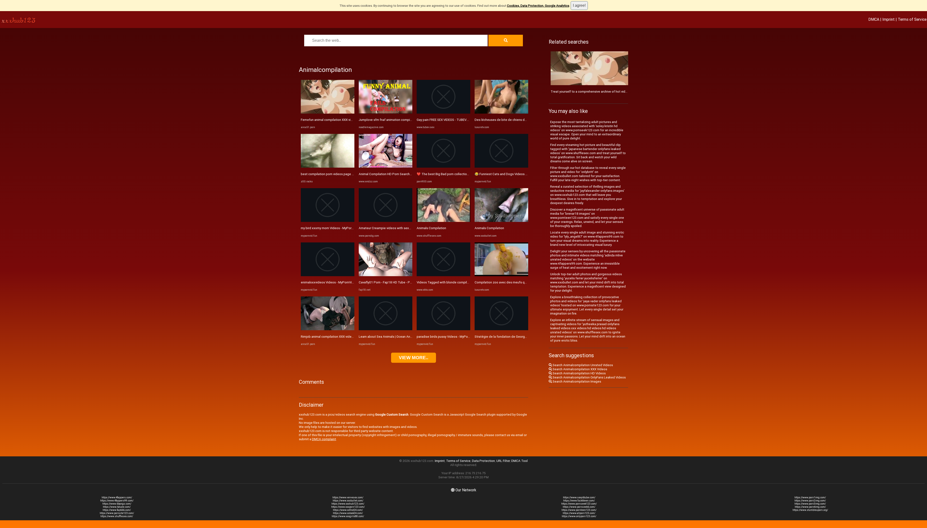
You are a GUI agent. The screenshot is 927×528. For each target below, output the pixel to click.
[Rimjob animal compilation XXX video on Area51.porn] (327, 329)
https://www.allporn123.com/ (579, 513)
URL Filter (503, 461)
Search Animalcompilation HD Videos (579, 373)
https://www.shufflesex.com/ (116, 516)
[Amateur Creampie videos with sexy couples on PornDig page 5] (385, 221)
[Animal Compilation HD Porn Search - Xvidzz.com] (385, 167)
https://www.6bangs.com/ (116, 503)
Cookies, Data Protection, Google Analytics (538, 6)
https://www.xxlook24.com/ (348, 513)
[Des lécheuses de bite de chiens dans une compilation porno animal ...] (501, 112)
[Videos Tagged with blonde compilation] (443, 275)
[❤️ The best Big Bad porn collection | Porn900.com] (443, 167)
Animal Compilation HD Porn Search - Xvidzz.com (393, 174)
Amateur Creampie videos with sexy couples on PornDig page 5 (404, 228)
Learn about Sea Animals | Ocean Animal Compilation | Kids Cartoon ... (408, 337)
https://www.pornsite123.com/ (117, 513)
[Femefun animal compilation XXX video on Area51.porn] (327, 112)
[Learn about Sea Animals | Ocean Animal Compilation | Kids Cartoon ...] (385, 329)
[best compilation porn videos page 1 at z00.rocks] (327, 167)
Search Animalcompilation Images (576, 381)
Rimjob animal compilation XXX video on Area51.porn (338, 337)
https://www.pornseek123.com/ (579, 503)
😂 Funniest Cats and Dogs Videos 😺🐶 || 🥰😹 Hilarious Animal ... (523, 174)
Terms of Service (912, 19)
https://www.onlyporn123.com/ (579, 516)
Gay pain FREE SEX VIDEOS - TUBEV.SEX (444, 120)
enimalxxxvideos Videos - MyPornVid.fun (330, 282)
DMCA (873, 19)
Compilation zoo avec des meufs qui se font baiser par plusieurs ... (522, 282)
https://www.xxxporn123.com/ (348, 506)
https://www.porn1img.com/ (810, 497)
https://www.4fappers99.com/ (116, 500)
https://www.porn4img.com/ (810, 506)
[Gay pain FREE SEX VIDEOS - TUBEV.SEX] (443, 112)
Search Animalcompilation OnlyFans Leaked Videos (589, 377)
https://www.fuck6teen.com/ (579, 500)
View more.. (413, 357)
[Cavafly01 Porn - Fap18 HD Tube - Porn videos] (385, 275)
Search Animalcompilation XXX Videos (579, 369)
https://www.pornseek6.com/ (579, 506)
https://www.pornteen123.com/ (579, 510)
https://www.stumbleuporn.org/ (810, 510)
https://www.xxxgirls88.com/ (348, 516)
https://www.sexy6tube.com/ (579, 497)
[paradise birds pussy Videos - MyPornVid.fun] (443, 329)
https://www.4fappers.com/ (117, 497)
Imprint (888, 19)
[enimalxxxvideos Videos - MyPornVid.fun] (327, 275)
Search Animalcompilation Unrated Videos (582, 365)
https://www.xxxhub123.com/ (347, 503)
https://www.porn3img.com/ (810, 503)
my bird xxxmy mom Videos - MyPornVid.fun (332, 228)
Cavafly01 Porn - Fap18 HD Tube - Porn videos (392, 282)
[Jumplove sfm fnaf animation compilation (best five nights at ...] (385, 112)
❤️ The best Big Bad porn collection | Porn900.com (453, 174)
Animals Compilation (431, 228)
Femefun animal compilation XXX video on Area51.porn (340, 120)
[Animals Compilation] (443, 221)
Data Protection (483, 461)
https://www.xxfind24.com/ (348, 510)
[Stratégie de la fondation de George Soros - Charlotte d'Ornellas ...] (501, 329)
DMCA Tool (519, 461)
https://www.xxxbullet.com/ (348, 500)
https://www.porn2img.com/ (810, 500)
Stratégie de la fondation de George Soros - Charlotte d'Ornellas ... (522, 337)
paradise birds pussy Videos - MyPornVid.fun (448, 337)
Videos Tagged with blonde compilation (445, 282)
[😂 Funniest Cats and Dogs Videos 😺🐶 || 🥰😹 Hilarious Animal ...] (501, 167)
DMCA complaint (324, 439)
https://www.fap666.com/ (117, 510)
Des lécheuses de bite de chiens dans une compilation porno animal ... (525, 120)
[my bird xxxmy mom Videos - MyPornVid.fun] (327, 221)
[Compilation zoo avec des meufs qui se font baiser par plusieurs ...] (501, 275)
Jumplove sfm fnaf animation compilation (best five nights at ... (404, 120)
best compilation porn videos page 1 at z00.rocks (336, 174)
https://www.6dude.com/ (117, 506)
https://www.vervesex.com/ (347, 497)
